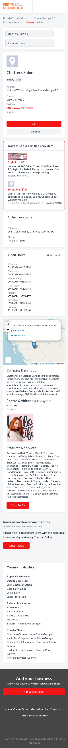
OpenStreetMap (46, 363)
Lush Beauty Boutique (19, 584)
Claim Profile (18, 505)
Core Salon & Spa (16, 588)
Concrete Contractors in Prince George (29, 634)
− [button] (8, 329)
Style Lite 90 (14, 607)
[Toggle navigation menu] (63, 6)
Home (8, 709)
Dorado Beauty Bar (17, 580)
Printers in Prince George (21, 657)
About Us (42, 709)
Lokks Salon (13, 592)
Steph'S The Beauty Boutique (24, 623)
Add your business (34, 691)
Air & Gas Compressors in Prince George (30, 638)
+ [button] (8, 324)
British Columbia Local (15, 18)
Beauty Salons (11, 22)
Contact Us (57, 709)
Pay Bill (43, 715)
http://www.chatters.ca (20, 107)
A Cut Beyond (15, 611)
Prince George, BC (44, 18)
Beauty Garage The (18, 615)
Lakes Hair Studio (16, 596)
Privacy (33, 715)
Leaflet (33, 363)
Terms (24, 715)
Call (34, 123)
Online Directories (24, 709)
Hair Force (12, 619)
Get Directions (18, 335)
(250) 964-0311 (19, 330)
